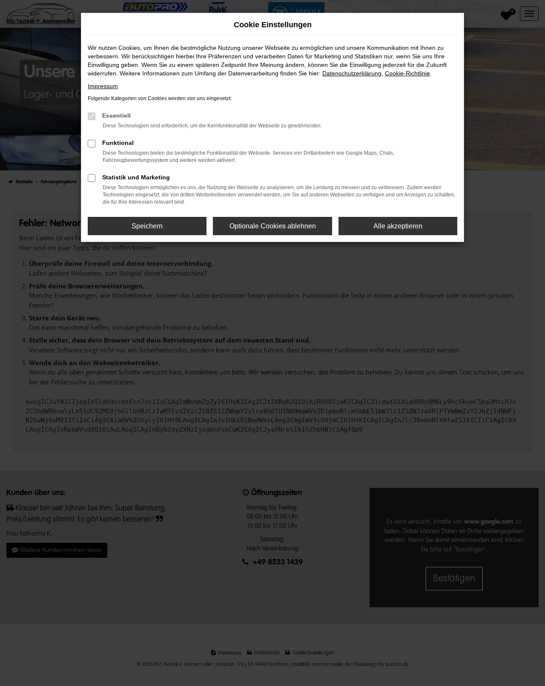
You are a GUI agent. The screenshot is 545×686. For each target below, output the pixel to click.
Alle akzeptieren (397, 226)
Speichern (147, 226)
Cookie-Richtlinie (407, 73)
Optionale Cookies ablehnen (272, 226)
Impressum (103, 86)
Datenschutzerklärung (352, 73)
